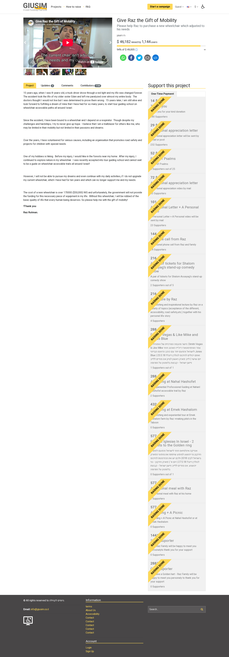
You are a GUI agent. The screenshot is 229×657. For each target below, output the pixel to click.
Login (89, 648)
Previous (24, 42)
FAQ (88, 7)
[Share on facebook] (131, 57)
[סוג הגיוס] (136, 50)
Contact (90, 618)
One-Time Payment (162, 94)
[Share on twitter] (140, 57)
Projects (56, 7)
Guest (178, 7)
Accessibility (92, 614)
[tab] (29, 85)
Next (110, 42)
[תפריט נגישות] (203, 7)
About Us (91, 610)
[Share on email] (148, 57)
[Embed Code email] (155, 57)
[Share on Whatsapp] (123, 57)
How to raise (74, 7)
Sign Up (90, 651)
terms (89, 606)
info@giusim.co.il (40, 609)
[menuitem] (58, 7)
